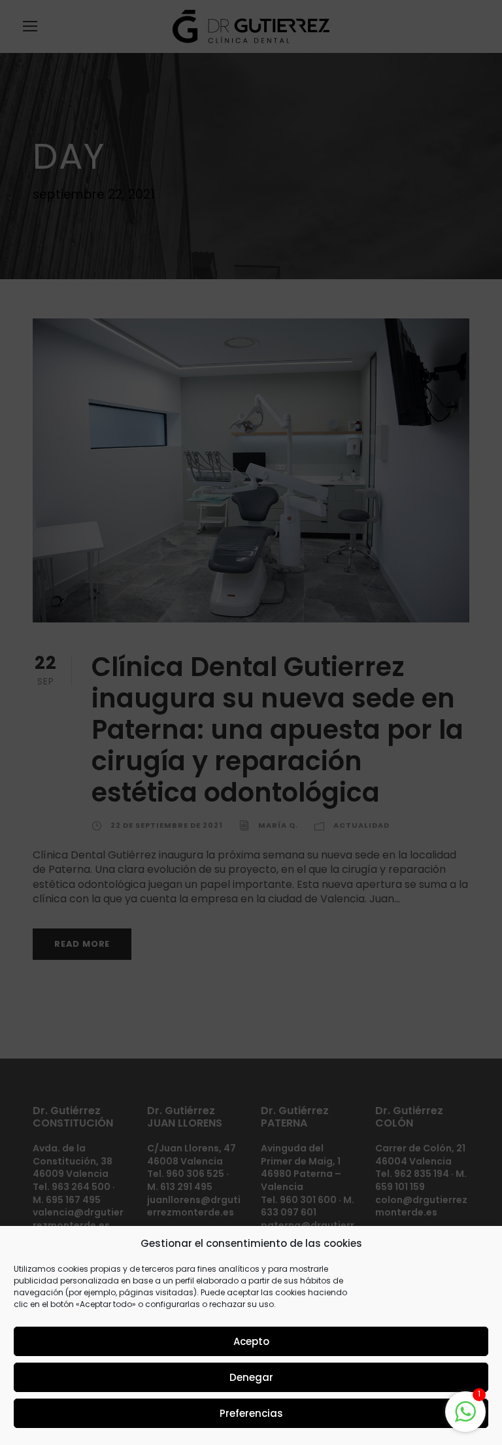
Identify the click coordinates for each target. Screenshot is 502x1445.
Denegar (251, 1377)
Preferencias (251, 1413)
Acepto (251, 1341)
